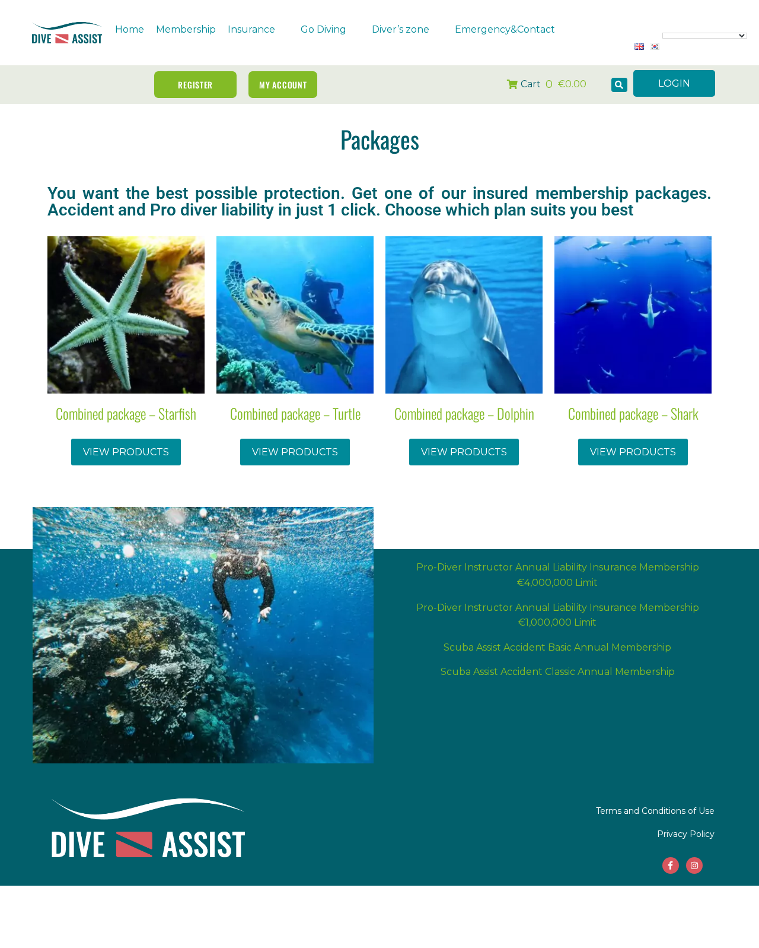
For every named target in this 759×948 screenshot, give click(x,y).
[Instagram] (694, 865)
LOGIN (674, 83)
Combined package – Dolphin (464, 413)
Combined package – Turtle (295, 413)
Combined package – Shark (633, 413)
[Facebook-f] (670, 865)
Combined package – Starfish (126, 413)
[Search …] (619, 85)
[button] (258, 29)
